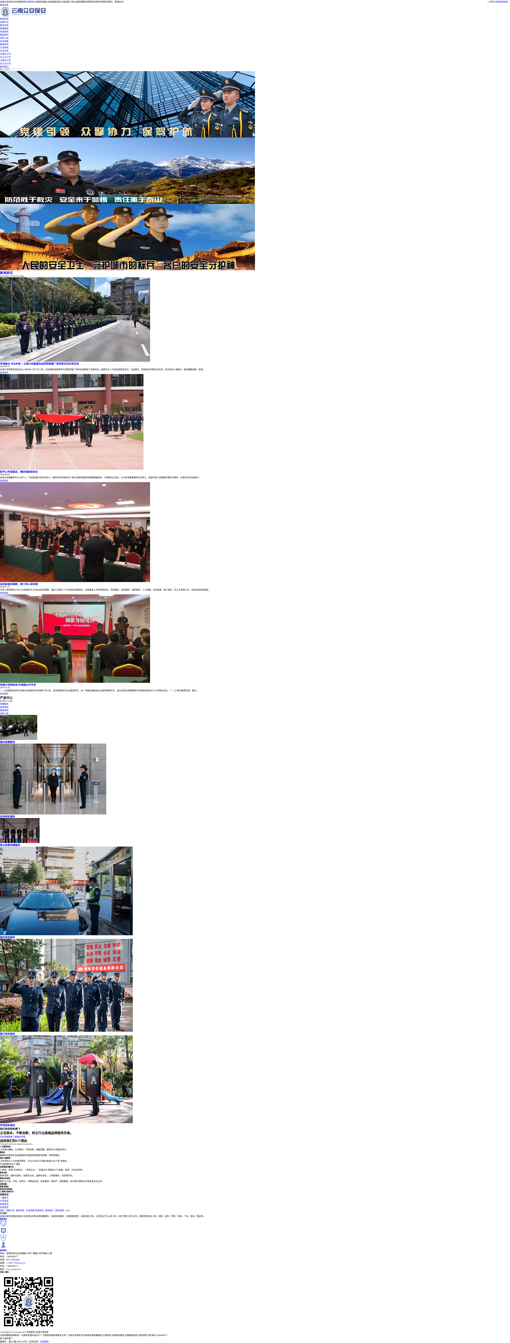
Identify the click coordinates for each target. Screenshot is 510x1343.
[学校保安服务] (66, 1122)
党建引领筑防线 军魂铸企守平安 (18, 684)
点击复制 (30, 1332)
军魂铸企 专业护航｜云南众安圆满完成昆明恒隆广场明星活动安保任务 (39, 363)
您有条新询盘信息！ (500, 2)
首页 (2, 1210)
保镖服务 (4, 28)
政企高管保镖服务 (10, 845)
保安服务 (4, 32)
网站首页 (4, 19)
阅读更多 (4, 373)
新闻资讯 (4, 44)
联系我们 (4, 67)
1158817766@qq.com (15, 1263)
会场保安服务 (7, 816)
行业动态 (4, 51)
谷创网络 (44, 1341)
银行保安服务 (7, 1033)
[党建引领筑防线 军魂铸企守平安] (75, 682)
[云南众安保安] (23, 16)
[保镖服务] (3, 1226)
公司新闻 (4, 47)
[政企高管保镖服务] (20, 842)
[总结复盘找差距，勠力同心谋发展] (75, 581)
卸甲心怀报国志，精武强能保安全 (19, 471)
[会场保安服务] (53, 814)
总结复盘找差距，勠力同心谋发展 (19, 584)
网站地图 (59, 1210)
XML (67, 1210)
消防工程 (4, 38)
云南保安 (30, 2)
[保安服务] (3, 1233)
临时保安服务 (7, 937)
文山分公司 (5, 57)
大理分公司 (5, 54)
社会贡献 (4, 41)
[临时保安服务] (66, 934)
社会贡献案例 (6, 1137)
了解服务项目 (19, 1137)
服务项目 (4, 25)
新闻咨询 (39, 1210)
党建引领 (4, 22)
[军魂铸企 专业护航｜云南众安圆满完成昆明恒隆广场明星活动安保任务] (75, 361)
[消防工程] (3, 1248)
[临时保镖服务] (18, 739)
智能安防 (4, 35)
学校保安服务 (7, 1125)
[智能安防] (3, 1240)
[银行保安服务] (66, 1031)
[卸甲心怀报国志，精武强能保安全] (71, 469)
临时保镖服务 (7, 742)
